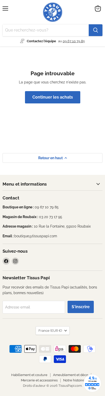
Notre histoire (73, 380)
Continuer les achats (52, 97)
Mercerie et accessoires (39, 380)
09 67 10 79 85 (74, 41)
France (50, 331)
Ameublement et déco (70, 375)
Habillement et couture (29, 375)
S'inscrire (81, 306)
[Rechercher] (95, 30)
